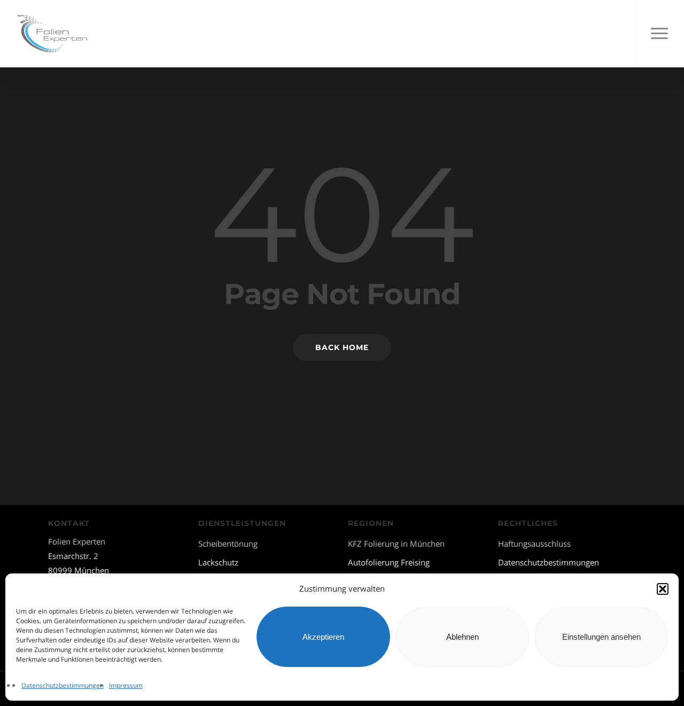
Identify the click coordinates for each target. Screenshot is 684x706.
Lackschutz (218, 562)
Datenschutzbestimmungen (62, 685)
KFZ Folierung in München (396, 543)
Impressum (126, 685)
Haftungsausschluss (534, 543)
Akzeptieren (323, 636)
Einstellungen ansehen (601, 636)
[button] (662, 589)
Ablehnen (462, 636)
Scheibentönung (228, 543)
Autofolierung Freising (389, 562)
